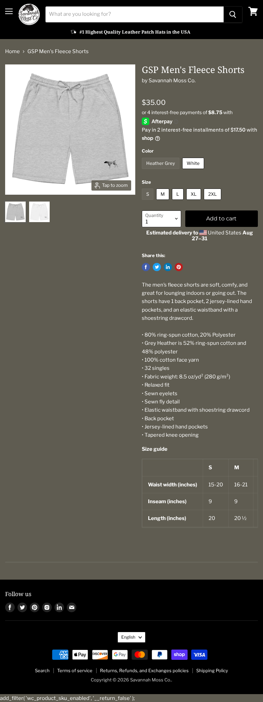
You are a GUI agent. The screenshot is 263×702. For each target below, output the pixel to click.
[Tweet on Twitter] (157, 267)
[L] (178, 201)
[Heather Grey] (161, 171)
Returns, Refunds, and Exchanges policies (144, 670)
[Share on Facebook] (146, 267)
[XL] (194, 201)
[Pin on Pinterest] (179, 267)
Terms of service (74, 670)
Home (12, 52)
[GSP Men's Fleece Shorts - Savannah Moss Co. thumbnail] (15, 212)
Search (42, 670)
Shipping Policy (212, 670)
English (128, 637)
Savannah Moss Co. (172, 80)
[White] (194, 171)
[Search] (233, 14)
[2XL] (213, 201)
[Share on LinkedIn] (168, 267)
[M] (163, 201)
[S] (148, 201)
